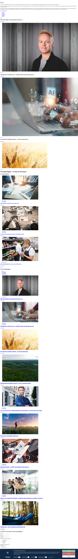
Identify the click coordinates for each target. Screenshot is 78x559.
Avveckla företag (4, 274)
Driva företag (4, 200)
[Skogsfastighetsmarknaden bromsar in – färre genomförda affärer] (20, 381)
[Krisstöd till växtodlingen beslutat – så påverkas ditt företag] (24, 167)
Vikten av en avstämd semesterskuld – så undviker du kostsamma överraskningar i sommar (21, 498)
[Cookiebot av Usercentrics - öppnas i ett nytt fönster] (8, 557)
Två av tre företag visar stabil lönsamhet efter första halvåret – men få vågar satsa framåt (21, 410)
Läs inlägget (2, 21)
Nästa (4, 529)
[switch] (28, 557)
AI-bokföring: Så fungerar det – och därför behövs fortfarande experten (17, 326)
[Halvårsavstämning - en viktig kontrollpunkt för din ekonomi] (20, 462)
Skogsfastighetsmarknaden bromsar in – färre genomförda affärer (15, 383)
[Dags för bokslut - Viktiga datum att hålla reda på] (20, 199)
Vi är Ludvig (4, 273)
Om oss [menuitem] (3, 16)
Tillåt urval (68, 553)
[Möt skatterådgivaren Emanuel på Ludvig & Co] (20, 295)
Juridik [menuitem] (3, 14)
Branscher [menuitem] (3, 15)
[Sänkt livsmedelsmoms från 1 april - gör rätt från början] (20, 260)
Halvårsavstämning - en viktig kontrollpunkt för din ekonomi (14, 467)
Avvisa (69, 556)
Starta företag (4, 201)
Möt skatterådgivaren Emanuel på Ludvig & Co (11, 298)
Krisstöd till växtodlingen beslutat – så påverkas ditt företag (14, 351)
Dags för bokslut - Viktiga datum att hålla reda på (9, 203)
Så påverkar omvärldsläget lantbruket (9, 435)
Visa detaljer (50, 557)
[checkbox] (39, 541)
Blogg (6, 10)
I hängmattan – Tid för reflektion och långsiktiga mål (12, 526)
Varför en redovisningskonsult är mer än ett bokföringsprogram (12, 234)
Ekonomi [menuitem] (3, 12)
